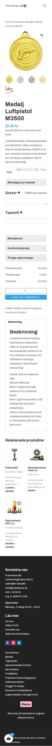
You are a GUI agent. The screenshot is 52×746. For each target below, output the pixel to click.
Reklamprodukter (14, 682)
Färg (9, 172)
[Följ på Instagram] (13, 642)
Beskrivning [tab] (15, 322)
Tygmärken (11, 661)
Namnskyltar (12, 669)
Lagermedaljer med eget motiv (21, 694)
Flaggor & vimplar (14, 686)
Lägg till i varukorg (25, 297)
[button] (41, 35)
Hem (7, 22)
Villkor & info (12, 625)
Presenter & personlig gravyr (20, 678)
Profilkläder (11, 673)
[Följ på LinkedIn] (19, 642)
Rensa (43, 169)
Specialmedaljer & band (18, 665)
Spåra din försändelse (17, 634)
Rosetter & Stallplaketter (18, 690)
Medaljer (29, 22)
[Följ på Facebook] (7, 642)
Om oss (9, 621)
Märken (9, 657)
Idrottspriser (17, 22)
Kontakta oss (12, 629)
